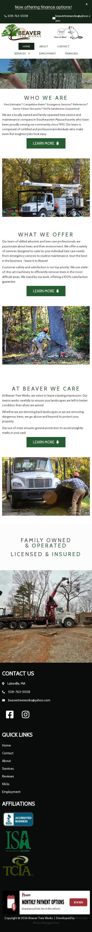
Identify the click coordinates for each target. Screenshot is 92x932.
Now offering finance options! (43, 7)
